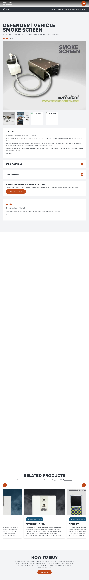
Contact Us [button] (44, 572)
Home (53, 9)
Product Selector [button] (16, 191)
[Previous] (5, 485)
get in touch (68, 480)
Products (60, 9)
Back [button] (7, 9)
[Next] (84, 485)
